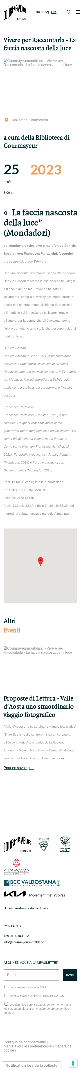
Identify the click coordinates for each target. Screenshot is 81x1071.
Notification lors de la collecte (32, 1065)
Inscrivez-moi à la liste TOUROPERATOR (36, 996)
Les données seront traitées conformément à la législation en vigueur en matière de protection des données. (37, 1008)
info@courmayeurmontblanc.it (25, 942)
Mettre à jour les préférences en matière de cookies (38, 1048)
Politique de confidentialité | (26, 1042)
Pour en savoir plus (19, 768)
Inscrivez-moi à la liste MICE (28, 987)
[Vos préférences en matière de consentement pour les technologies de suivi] (73, 1063)
